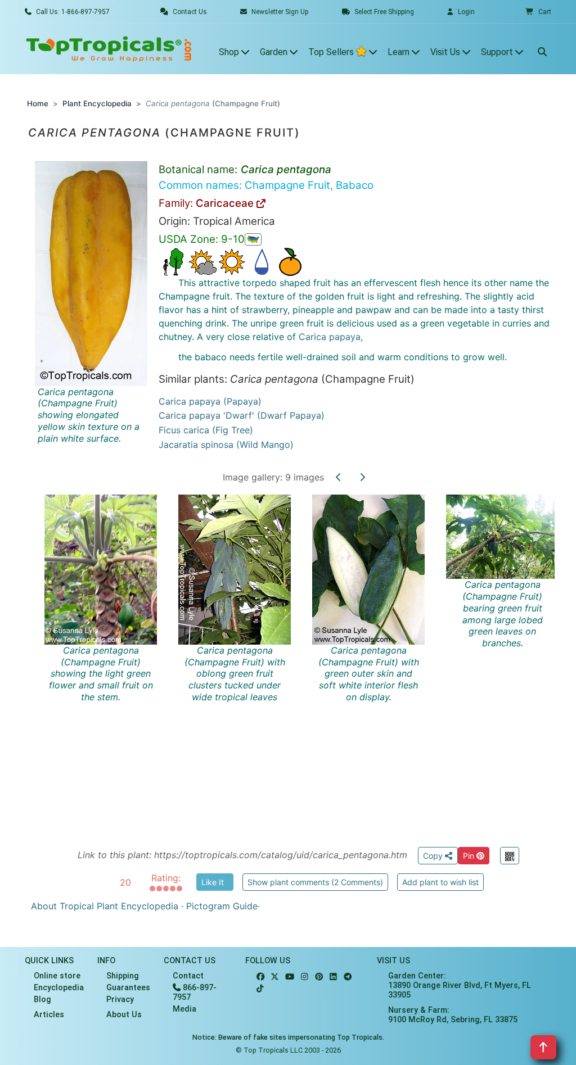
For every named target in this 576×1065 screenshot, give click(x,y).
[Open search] (542, 49)
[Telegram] (348, 977)
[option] (298, 657)
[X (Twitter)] (274, 977)
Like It (212, 882)
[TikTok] (260, 989)
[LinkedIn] (333, 977)
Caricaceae (226, 203)
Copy (434, 855)
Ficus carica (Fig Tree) (206, 430)
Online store (57, 976)
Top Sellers (332, 52)
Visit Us (446, 52)
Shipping (122, 976)
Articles (49, 1014)
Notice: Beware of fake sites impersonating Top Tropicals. (288, 1037)
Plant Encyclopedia (97, 103)
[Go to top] (543, 1047)
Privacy (120, 999)
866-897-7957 (195, 992)
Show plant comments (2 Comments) (315, 882)
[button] (538, 11)
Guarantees (128, 988)
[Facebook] (260, 977)
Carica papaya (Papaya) (210, 401)
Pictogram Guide (222, 906)
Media (184, 1009)
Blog (42, 999)
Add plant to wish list (440, 882)
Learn (400, 52)
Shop (230, 52)
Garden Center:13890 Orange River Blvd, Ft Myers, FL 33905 (459, 985)
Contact (188, 976)
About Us (124, 1014)
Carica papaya (330, 336)
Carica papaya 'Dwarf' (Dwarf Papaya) (242, 415)
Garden (275, 52)
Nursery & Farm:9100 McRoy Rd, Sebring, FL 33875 (453, 1015)
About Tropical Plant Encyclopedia (104, 906)
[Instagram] (304, 977)
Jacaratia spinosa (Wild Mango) (226, 444)
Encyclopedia (59, 988)
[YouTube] (289, 977)
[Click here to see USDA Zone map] (253, 239)
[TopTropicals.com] (109, 49)
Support (498, 52)
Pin (469, 855)
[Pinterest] (319, 977)
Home (37, 103)
